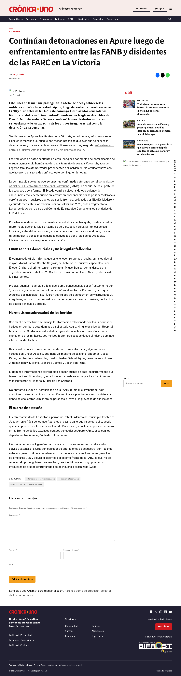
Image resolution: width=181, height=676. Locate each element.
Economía (44, 19)
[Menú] (170, 9)
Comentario (14, 515)
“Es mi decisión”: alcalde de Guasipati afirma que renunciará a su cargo (175, 252)
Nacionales (83, 19)
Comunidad (14, 19)
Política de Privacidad (20, 635)
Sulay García (18, 74)
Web (11, 564)
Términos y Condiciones (21, 640)
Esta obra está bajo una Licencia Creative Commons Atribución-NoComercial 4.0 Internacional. (45, 665)
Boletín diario (141, 9)
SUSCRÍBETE (163, 627)
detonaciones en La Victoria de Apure (40, 479)
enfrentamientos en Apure (69, 479)
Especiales (98, 19)
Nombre (13, 550)
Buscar (126, 378)
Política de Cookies (19, 645)
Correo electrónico (71, 550)
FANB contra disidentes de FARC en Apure (26, 485)
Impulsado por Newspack (37, 671)
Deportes (111, 19)
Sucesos (30, 19)
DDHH (71, 19)
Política (58, 19)
